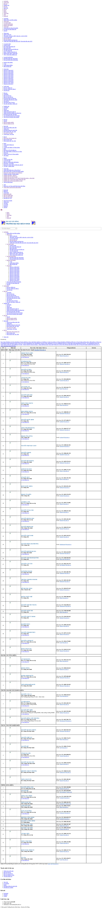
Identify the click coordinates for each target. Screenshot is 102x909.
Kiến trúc (6, 153)
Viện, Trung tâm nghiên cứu (10, 54)
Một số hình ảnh (7, 66)
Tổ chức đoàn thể (8, 50)
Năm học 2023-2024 (8, 74)
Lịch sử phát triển (8, 37)
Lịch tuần (6, 204)
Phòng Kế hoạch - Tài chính (84, 343)
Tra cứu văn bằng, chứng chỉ (10, 103)
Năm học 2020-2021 (8, 78)
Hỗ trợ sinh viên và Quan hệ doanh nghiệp (14, 171)
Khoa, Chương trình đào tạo (10, 52)
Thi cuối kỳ (6, 101)
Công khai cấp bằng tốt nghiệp (11, 28)
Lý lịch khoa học (25, 357)
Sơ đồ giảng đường (8, 65)
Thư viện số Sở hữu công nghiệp (11, 117)
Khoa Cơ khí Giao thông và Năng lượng (53, 342)
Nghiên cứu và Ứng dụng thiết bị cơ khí (13, 181)
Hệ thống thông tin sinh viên (10, 130)
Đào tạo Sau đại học (8, 97)
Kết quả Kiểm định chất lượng (11, 60)
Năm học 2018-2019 (8, 81)
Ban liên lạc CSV (8, 198)
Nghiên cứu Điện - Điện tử (10, 175)
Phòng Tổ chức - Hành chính (22, 344)
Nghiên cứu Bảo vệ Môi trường (11, 174)
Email (5, 884)
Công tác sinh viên (8, 159)
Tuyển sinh (6, 2)
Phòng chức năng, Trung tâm (10, 53)
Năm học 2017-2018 (8, 82)
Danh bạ (6, 206)
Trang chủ (6, 337)
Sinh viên (6, 8)
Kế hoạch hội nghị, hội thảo (10, 114)
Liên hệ (5, 30)
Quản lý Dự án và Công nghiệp (11, 154)
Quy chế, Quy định (8, 133)
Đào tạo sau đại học (8, 873)
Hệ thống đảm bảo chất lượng (11, 58)
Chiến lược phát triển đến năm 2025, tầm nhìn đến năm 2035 (18, 41)
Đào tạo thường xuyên (9, 875)
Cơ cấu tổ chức (7, 22)
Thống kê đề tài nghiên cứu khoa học (12, 113)
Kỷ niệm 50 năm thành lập (10, 29)
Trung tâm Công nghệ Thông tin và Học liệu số (54, 344)
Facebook (6, 893)
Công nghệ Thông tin (9, 144)
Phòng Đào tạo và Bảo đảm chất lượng (69, 343)
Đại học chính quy (8, 87)
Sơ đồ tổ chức (7, 45)
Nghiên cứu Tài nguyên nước (11, 176)
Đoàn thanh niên (7, 194)
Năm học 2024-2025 (8, 73)
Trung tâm (6, 13)
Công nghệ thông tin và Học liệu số (12, 170)
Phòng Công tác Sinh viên (43, 343)
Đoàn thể (6, 16)
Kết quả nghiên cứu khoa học (11, 40)
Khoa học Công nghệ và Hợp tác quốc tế (13, 164)
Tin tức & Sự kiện (8, 200)
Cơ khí (5, 146)
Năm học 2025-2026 (8, 71)
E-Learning (6, 883)
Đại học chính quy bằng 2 (10, 89)
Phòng (5, 12)
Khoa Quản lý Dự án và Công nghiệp (20, 343)
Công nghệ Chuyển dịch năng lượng (12, 187)
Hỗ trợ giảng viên (8, 139)
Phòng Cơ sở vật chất (55, 343)
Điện (5, 148)
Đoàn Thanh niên (21, 342)
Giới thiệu (6, 1)
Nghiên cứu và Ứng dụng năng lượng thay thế (14, 179)
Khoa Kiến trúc (8, 343)
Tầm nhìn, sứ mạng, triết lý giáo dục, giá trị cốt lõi (15, 36)
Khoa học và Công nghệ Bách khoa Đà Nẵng (14, 186)
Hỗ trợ (5, 9)
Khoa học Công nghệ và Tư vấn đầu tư (13, 172)
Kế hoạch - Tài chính (9, 163)
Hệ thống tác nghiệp (8, 887)
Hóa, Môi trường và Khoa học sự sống (13, 151)
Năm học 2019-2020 (8, 79)
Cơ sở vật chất (7, 160)
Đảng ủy (10, 342)
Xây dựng (6, 155)
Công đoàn (6, 192)
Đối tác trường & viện (9, 123)
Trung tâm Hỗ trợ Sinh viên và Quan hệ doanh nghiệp (78, 344)
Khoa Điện (65, 342)
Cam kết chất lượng (8, 24)
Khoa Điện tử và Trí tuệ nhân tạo (76, 342)
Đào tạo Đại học (7, 95)
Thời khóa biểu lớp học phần (10, 99)
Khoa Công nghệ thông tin (31, 342)
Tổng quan (6, 21)
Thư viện (6, 882)
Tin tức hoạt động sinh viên (10, 127)
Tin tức (5, 109)
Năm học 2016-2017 (8, 84)
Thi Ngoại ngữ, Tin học (9, 102)
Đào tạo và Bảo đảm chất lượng (11, 162)
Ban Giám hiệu (7, 48)
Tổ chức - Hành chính (9, 166)
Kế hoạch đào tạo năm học (10, 98)
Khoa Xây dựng (33, 343)
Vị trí (5, 63)
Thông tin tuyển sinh (8, 871)
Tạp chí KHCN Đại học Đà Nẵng (12, 115)
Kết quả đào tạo (7, 38)
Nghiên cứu (6, 5)
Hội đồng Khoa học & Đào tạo (11, 49)
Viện (5, 14)
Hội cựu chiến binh (8, 195)
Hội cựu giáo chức (8, 196)
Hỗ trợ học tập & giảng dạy (10, 138)
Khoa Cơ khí (41, 342)
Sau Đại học (6, 90)
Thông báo (6, 110)
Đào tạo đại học (7, 872)
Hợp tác (5, 6)
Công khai (6, 26)
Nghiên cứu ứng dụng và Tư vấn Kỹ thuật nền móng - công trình (19, 178)
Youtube (6, 894)
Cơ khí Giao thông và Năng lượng (12, 147)
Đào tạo (5, 4)
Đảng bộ (6, 191)
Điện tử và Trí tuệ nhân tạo (10, 150)
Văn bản (6, 203)
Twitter (5, 896)
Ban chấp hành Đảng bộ (9, 46)
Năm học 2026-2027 (8, 70)
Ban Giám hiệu (4, 342)
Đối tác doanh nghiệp (9, 122)
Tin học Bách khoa (8, 182)
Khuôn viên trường (8, 25)
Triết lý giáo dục (7, 34)
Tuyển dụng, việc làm (9, 134)
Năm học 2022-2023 (8, 75)
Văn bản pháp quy (8, 876)
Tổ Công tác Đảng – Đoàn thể (36, 344)
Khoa (5, 10)
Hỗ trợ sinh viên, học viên (10, 131)
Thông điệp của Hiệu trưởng (10, 20)
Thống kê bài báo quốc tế (10, 111)
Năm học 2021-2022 (8, 77)
